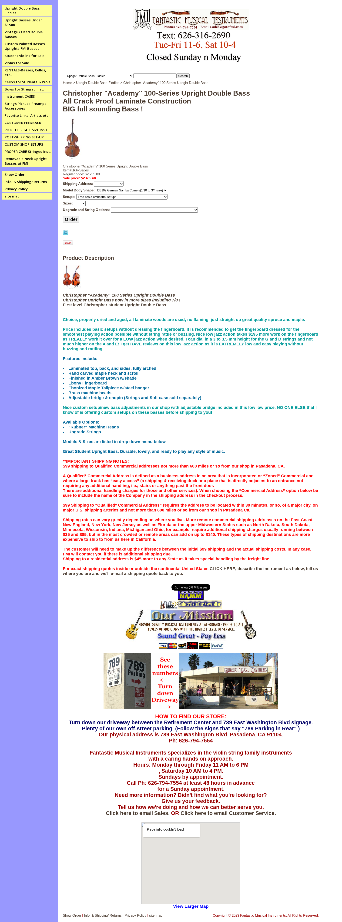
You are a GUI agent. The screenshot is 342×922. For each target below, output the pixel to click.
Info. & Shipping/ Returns (26, 181)
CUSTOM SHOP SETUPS (24, 144)
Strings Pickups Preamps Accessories (25, 105)
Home (67, 83)
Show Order (14, 174)
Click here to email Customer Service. (228, 813)
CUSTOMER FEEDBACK (23, 122)
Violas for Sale (17, 62)
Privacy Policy (16, 189)
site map (12, 196)
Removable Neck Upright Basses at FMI (26, 161)
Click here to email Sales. (138, 813)
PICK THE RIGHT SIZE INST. (26, 129)
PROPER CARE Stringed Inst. (28, 151)
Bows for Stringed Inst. (24, 89)
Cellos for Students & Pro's (27, 82)
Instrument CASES (20, 96)
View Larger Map (191, 906)
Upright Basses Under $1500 (23, 22)
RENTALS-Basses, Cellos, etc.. (25, 72)
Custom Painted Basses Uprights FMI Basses (25, 46)
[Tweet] (65, 234)
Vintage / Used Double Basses (24, 34)
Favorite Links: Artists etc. (27, 115)
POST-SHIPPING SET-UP (24, 137)
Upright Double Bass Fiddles (22, 10)
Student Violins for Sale (24, 55)
